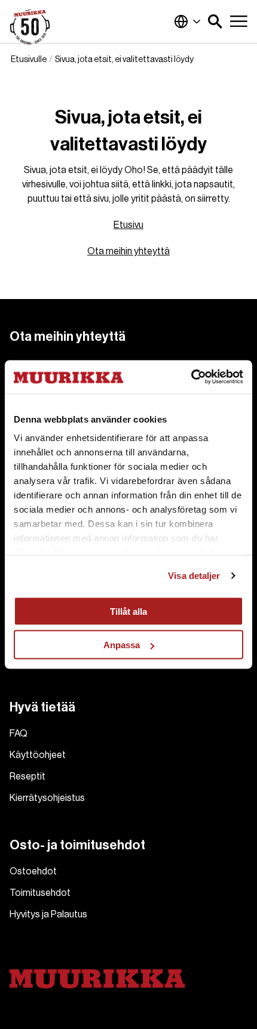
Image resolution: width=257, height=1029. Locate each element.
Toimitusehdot (40, 893)
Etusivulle (29, 60)
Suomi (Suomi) (188, 21)
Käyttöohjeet (38, 755)
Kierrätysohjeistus (47, 798)
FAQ (18, 733)
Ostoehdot (33, 871)
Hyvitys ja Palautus (48, 914)
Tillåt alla (128, 611)
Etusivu (128, 225)
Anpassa (121, 645)
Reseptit (27, 776)
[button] (215, 21)
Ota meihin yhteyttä (128, 251)
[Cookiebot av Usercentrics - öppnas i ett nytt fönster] (191, 377)
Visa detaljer (194, 576)
